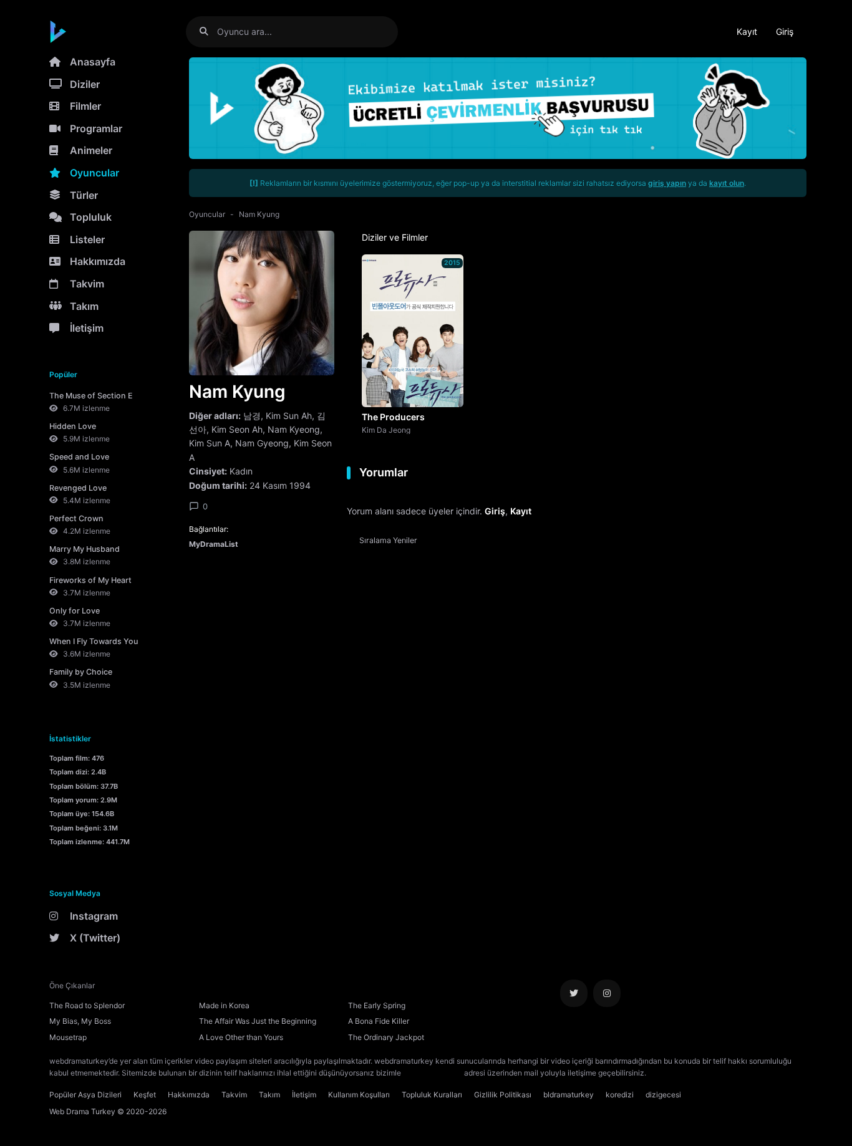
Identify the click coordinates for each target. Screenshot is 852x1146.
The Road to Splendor (87, 1005)
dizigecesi (663, 1094)
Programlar (96, 128)
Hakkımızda (97, 261)
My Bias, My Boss (80, 1021)
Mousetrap (68, 1037)
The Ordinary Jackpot (386, 1037)
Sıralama (388, 540)
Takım (84, 306)
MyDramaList (213, 544)
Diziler (85, 84)
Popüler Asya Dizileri (85, 1094)
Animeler (91, 150)
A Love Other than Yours (241, 1037)
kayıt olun (726, 183)
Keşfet (144, 1094)
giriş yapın (667, 183)
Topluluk (91, 217)
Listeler (87, 239)
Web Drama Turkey (82, 1111)
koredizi (620, 1094)
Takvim (87, 283)
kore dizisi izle (673, 1072)
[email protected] (432, 1072)
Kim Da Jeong (386, 429)
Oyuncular (94, 172)
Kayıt (747, 31)
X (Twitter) (95, 938)
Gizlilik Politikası (502, 1094)
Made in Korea (224, 1005)
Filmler (85, 106)
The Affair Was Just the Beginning (257, 1021)
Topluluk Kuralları (432, 1094)
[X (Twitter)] (574, 993)
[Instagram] (607, 993)
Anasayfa (92, 61)
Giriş (784, 31)
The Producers (393, 417)
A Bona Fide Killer (378, 1021)
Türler (84, 195)
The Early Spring (376, 1005)
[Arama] (208, 31)
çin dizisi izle (722, 1072)
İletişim (87, 328)
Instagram (94, 916)
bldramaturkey (568, 1094)
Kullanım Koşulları (359, 1094)
